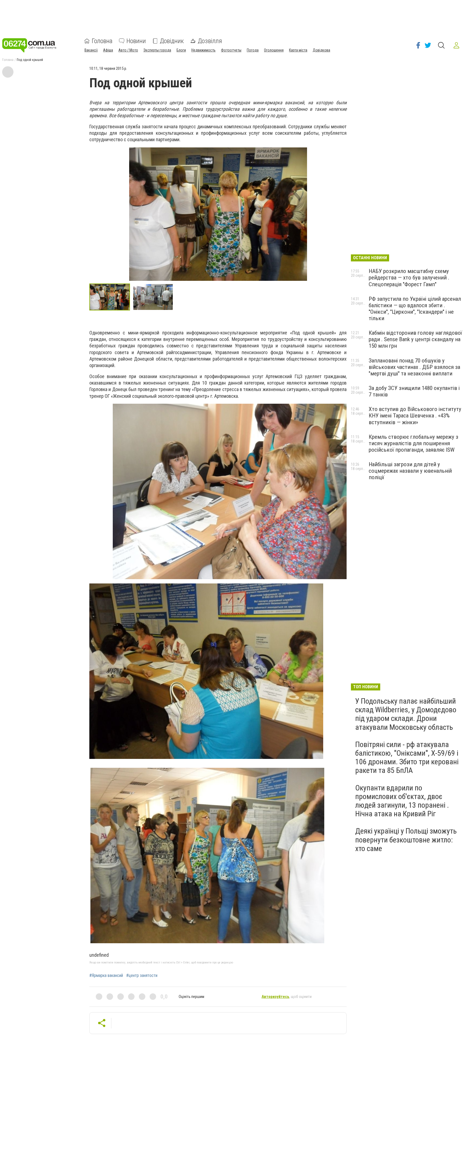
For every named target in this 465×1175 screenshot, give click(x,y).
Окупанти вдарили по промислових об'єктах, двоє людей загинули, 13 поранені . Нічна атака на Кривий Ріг (402, 800)
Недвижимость (203, 50)
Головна (102, 41)
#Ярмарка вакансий (106, 975)
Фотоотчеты (231, 50)
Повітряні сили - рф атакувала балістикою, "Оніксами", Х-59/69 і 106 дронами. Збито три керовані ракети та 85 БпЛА (407, 757)
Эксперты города (157, 50)
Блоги (181, 50)
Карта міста (298, 50)
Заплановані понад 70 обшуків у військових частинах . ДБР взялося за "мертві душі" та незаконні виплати (414, 367)
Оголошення (274, 50)
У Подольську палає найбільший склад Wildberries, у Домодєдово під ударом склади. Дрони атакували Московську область (405, 714)
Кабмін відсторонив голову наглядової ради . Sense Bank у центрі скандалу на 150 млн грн (415, 339)
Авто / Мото (128, 50)
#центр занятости (141, 975)
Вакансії (91, 50)
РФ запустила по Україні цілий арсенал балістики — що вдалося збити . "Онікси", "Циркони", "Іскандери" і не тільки (415, 309)
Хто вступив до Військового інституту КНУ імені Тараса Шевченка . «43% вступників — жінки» (415, 415)
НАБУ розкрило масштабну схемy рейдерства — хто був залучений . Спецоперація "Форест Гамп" (409, 277)
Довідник (172, 41)
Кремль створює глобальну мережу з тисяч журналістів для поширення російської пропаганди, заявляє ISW (413, 443)
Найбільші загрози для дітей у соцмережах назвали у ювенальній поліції (410, 471)
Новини (136, 41)
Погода (253, 50)
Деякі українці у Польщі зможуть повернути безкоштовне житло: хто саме (406, 840)
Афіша (108, 50)
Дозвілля (210, 41)
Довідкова (321, 50)
